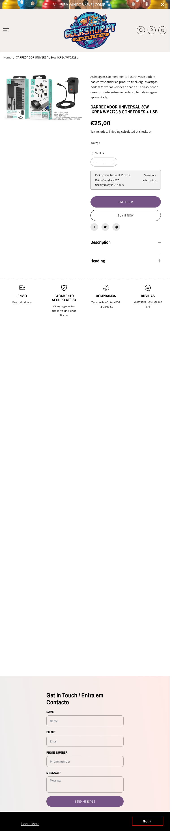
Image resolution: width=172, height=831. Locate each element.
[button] (6, 30)
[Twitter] (105, 227)
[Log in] (152, 30)
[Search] (141, 30)
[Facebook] (94, 227)
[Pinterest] (116, 227)
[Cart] (162, 30)
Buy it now (125, 215)
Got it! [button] (148, 821)
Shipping (114, 131)
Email (51, 732)
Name (50, 712)
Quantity (97, 153)
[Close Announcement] (162, 4)
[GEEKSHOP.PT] (84, 30)
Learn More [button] (30, 824)
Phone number (56, 752)
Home (7, 57)
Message (53, 772)
